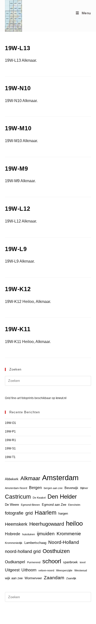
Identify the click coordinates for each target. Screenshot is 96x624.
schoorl (51, 561)
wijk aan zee (14, 578)
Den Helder (62, 496)
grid (29, 513)
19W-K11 (17, 329)
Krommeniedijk (13, 542)
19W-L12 (17, 208)
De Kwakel (39, 497)
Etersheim (74, 504)
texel (82, 562)
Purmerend (33, 562)
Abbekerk (11, 479)
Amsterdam (60, 478)
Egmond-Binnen (30, 504)
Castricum (18, 496)
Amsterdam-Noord (16, 488)
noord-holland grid (23, 551)
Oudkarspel (15, 562)
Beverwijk (71, 488)
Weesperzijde (64, 570)
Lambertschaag (35, 543)
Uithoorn (28, 570)
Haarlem (45, 512)
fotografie (14, 513)
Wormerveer (33, 578)
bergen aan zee (53, 488)
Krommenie (69, 533)
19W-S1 (10, 448)
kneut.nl (61, 398)
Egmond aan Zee (54, 504)
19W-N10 (18, 88)
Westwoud (80, 570)
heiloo (74, 523)
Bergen (35, 488)
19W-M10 (18, 128)
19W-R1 (10, 440)
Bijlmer (84, 488)
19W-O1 (10, 423)
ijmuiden (46, 533)
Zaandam (54, 577)
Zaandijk (71, 578)
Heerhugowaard (46, 524)
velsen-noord (46, 570)
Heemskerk (16, 524)
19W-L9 (16, 249)
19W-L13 (17, 48)
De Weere (12, 504)
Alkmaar (30, 478)
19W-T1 (10, 457)
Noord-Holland (63, 542)
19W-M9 (16, 168)
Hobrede (12, 534)
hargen (63, 513)
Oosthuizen (56, 551)
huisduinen (28, 534)
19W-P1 (10, 431)
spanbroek (70, 562)
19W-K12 (18, 289)
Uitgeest (12, 570)
